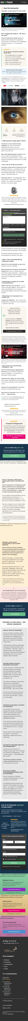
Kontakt (6, 968)
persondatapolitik (20, 859)
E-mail (4, 852)
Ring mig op (14, 862)
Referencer (6, 959)
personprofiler (11, 430)
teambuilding (4, 78)
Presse (5, 966)
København (12, 568)
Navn (4, 839)
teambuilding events (17, 396)
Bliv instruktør (7, 962)
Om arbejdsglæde (8, 964)
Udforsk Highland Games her (14, 889)
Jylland (12, 788)
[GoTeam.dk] (6, 2)
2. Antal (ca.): (6, 227)
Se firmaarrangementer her (14, 931)
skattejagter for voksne (9, 718)
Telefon (5, 845)
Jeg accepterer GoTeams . (14, 859)
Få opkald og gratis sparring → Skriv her (14, 235)
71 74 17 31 (15, 763)
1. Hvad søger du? (7, 215)
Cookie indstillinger (7, 1005)
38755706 (7, 979)
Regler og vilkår (6, 1008)
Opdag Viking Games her (14, 910)
